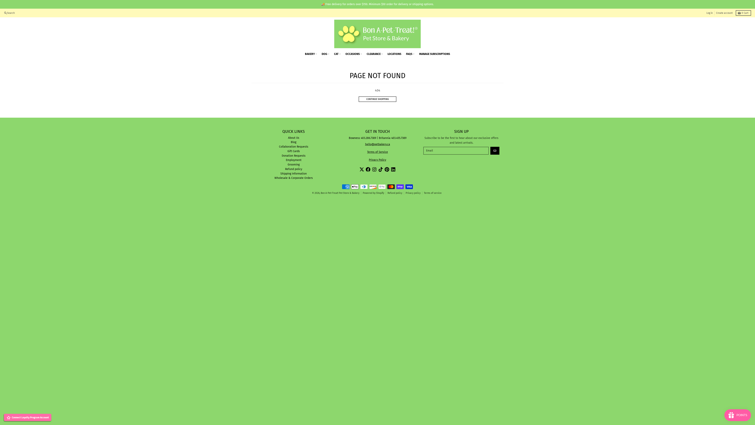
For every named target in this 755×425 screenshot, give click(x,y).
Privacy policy (413, 193)
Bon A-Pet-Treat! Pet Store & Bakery (340, 193)
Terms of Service (377, 152)
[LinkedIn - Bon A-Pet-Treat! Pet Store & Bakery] (393, 169)
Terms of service (433, 193)
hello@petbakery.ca (377, 144)
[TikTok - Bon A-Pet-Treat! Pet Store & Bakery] (380, 169)
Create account (724, 13)
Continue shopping (377, 99)
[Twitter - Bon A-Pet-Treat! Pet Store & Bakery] (361, 169)
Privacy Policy (377, 160)
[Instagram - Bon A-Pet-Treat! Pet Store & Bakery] (374, 169)
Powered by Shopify (373, 193)
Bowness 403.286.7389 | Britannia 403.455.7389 (377, 138)
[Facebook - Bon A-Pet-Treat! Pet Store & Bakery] (368, 169)
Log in (709, 13)
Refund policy (395, 193)
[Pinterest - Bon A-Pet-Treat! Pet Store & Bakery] (387, 169)
